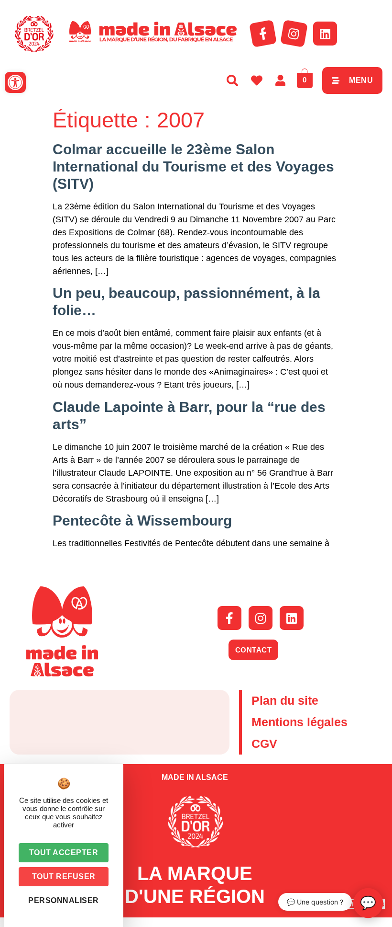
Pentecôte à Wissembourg (142, 520)
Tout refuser (64, 876)
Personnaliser (63, 900)
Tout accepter (63, 852)
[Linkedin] (325, 34)
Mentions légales (299, 722)
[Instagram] (294, 33)
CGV (264, 743)
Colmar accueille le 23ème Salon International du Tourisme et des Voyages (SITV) (193, 166)
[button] (15, 82)
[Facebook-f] (263, 33)
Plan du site (284, 700)
